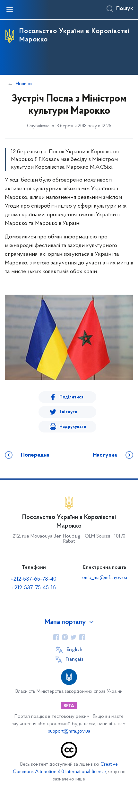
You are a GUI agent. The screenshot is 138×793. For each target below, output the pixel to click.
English (74, 649)
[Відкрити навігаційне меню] (9, 9)
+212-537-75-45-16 (34, 588)
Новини (24, 83)
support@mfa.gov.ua (69, 731)
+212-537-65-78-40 (33, 579)
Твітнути (68, 412)
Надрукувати (72, 426)
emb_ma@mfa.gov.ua (104, 577)
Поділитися (71, 397)
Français (74, 659)
